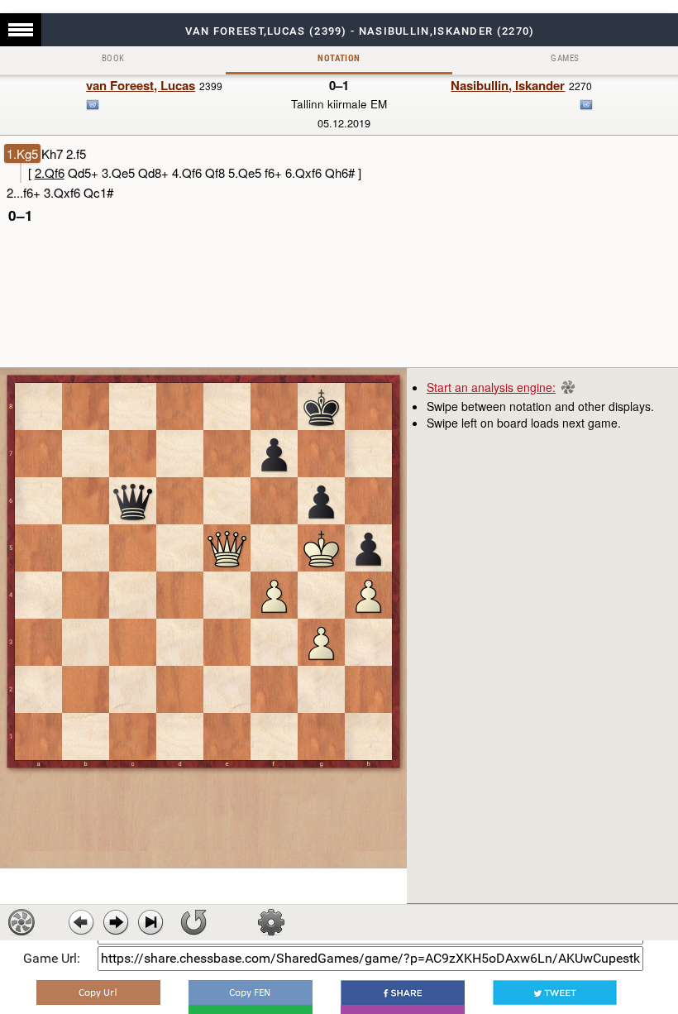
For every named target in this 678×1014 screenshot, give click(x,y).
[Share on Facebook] (403, 992)
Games (565, 58)
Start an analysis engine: (491, 387)
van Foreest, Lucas (140, 85)
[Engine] (21, 922)
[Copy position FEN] (251, 992)
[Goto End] (150, 922)
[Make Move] (116, 922)
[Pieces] (271, 922)
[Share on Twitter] (555, 992)
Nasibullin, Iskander (508, 85)
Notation (339, 58)
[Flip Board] (193, 922)
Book (113, 58)
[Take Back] (81, 922)
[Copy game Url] (98, 992)
